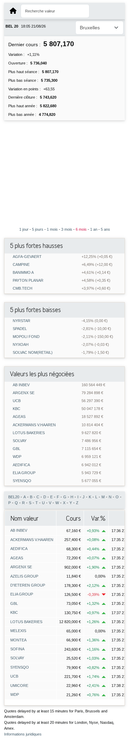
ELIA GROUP (24, 473)
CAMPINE (21, 265)
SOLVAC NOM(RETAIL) (33, 352)
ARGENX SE (23, 393)
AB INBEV (21, 385)
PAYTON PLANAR (28, 280)
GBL (16, 449)
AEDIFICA (21, 465)
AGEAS (19, 417)
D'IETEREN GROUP (27, 585)
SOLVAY (19, 441)
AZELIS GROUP (24, 576)
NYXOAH (21, 345)
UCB (17, 401)
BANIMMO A (23, 272)
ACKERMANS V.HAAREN (34, 425)
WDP (17, 457)
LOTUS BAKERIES (29, 433)
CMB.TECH (22, 288)
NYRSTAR (21, 321)
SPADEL (20, 329)
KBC (16, 409)
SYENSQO (22, 481)
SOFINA (17, 649)
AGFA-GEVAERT (27, 257)
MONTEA (18, 640)
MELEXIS (18, 631)
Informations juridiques (23, 734)
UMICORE (19, 685)
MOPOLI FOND (26, 337)
